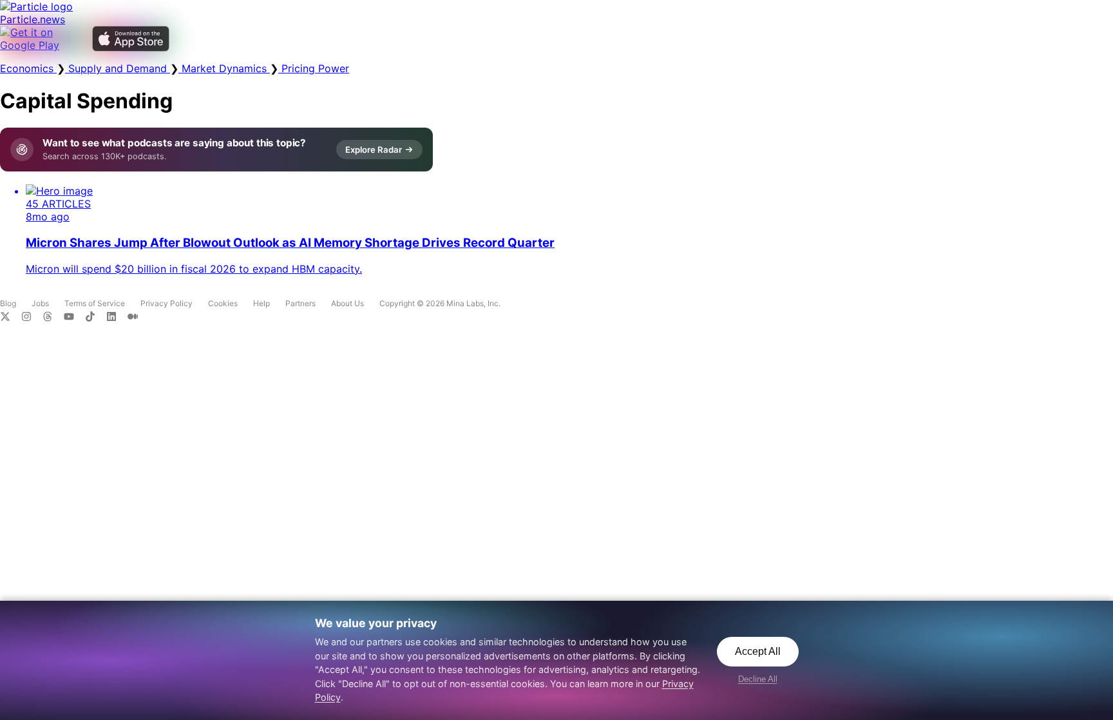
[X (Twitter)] (10, 317)
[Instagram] (32, 317)
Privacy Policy (166, 303)
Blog (8, 303)
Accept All (758, 651)
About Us (347, 303)
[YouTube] (74, 317)
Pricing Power (313, 68)
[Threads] (53, 317)
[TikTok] (95, 317)
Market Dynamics (224, 68)
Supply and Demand (117, 68)
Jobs (40, 303)
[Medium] (137, 317)
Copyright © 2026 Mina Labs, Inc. (439, 303)
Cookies (223, 303)
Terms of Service (94, 303)
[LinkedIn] (117, 317)
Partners (300, 303)
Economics (28, 68)
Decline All (757, 679)
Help (261, 303)
